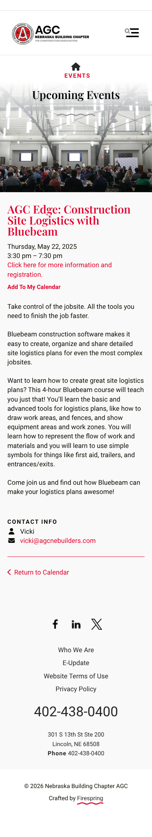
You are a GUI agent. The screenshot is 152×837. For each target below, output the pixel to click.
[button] (131, 33)
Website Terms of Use (76, 676)
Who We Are (76, 650)
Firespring (90, 798)
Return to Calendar (41, 572)
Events (77, 75)
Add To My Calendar (34, 286)
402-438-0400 (76, 712)
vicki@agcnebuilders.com (58, 541)
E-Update (76, 663)
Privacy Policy (76, 689)
